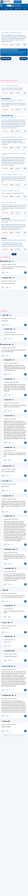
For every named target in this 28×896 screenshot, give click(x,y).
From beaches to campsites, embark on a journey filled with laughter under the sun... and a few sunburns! (13, 52)
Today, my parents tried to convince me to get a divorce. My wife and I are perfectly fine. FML (12, 89)
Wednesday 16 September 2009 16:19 (8, 484)
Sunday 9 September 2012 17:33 (10, 450)
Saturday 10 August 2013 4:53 (9, 332)
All (2, 8)
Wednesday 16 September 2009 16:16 (8, 264)
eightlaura (7, 516)
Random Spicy (18, 8)
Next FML (23, 58)
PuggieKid (7, 447)
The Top (25, 8)
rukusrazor (5, 622)
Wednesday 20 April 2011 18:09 (10, 419)
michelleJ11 (7, 329)
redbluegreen (5, 277)
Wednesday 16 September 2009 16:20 (9, 625)
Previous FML (6, 58)
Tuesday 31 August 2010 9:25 (9, 639)
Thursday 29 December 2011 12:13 (10, 654)
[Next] (23, 736)
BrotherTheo (5, 261)
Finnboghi (7, 360)
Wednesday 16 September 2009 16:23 (9, 669)
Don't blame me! (6, 98)
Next (14, 254)
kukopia (7, 399)
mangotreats (5, 495)
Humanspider (8, 568)
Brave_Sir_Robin (6, 666)
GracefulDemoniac (6, 695)
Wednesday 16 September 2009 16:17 (8, 281)
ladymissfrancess (9, 549)
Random (6, 8)
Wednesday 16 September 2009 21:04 (11, 403)
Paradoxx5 (7, 415)
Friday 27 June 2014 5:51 (8, 608)
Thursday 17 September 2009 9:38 (10, 552)
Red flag (3, 238)
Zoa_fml (4, 481)
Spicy (11, 8)
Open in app (18, 1)
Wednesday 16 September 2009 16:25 (9, 724)
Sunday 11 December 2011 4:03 (10, 571)
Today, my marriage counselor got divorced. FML (12, 193)
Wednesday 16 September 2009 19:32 (11, 382)
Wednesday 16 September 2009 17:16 (11, 363)
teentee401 (7, 605)
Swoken (4, 315)
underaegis (7, 636)
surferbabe (7, 379)
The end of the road (7, 115)
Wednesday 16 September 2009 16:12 (8, 318)
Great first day (5, 218)
